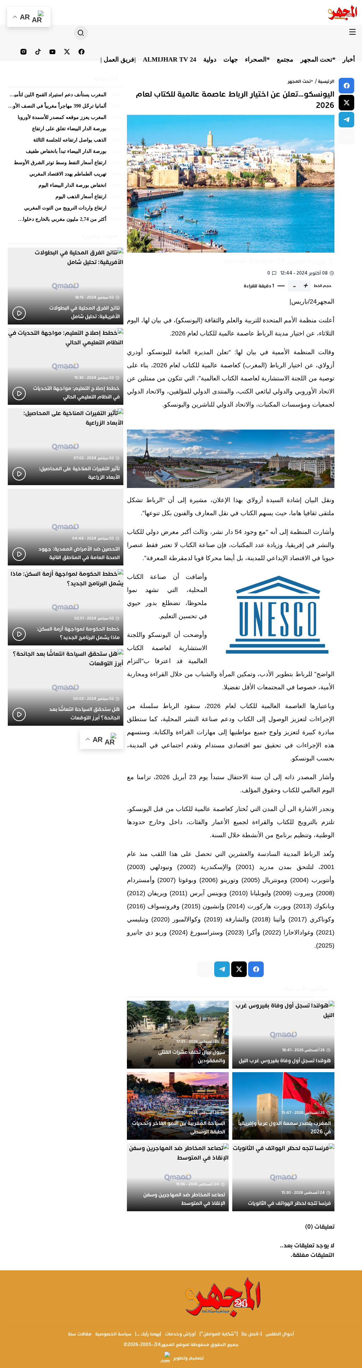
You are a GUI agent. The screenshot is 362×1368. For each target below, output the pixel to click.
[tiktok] (38, 51)
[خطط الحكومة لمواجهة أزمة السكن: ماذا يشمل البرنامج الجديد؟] (65, 607)
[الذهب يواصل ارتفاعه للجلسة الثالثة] (65, 142)
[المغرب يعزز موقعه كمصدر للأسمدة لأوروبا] (65, 119)
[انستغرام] (23, 51)
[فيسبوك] (81, 51)
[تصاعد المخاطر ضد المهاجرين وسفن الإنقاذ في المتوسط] (178, 1177)
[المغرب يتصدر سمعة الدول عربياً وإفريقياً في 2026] (283, 1106)
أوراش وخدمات (180, 1334)
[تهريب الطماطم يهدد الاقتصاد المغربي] (65, 176)
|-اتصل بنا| (251, 1334)
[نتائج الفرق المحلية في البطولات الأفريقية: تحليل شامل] (65, 286)
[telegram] (346, 119)
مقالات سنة (80, 1334)
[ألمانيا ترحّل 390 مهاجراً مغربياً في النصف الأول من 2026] (65, 108)
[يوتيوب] (52, 51)
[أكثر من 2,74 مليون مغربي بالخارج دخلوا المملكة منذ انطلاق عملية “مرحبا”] (65, 219)
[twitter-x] (346, 102)
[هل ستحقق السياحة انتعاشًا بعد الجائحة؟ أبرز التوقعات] (65, 687)
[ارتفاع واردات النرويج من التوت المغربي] (65, 209)
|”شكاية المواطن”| (218, 1334)
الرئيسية (326, 81)
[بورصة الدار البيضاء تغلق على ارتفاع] (65, 130)
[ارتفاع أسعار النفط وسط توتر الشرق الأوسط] (65, 164)
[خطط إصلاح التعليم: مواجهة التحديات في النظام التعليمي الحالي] (65, 366)
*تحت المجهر (300, 81)
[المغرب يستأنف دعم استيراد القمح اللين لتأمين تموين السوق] (65, 96)
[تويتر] (67, 51)
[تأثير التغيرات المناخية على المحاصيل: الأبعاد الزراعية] (65, 446)
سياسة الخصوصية (113, 1334)
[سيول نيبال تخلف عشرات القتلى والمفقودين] (178, 1035)
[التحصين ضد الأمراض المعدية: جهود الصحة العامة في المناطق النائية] (65, 527)
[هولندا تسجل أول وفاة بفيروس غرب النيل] (283, 1035)
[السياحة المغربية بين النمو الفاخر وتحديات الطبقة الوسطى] (178, 1106)
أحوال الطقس (279, 1334)
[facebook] (346, 85)
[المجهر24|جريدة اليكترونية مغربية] (342, 12)
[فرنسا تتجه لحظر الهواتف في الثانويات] (283, 1177)
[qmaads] (223, 1297)
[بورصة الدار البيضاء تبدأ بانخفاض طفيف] (65, 153)
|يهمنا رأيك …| (148, 1334)
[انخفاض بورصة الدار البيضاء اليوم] (65, 187)
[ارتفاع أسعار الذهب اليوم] (65, 198)
